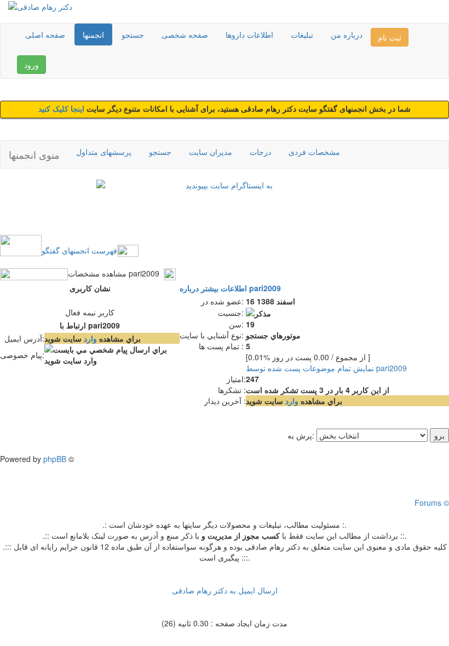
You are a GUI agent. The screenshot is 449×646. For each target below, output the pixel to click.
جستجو (133, 34)
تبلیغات (302, 34)
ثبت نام (389, 37)
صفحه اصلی (45, 34)
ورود (31, 64)
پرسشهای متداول (103, 151)
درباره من (346, 34)
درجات (260, 151)
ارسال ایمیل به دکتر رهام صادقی (225, 590)
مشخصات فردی (314, 151)
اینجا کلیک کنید (62, 109)
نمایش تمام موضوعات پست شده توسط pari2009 (326, 367)
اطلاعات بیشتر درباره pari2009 (230, 287)
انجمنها (93, 34)
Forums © (432, 502)
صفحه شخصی (185, 34)
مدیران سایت (210, 151)
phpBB (54, 458)
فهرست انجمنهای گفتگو (79, 250)
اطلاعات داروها (249, 34)
